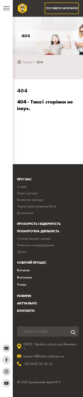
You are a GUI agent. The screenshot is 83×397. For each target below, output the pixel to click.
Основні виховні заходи (34, 238)
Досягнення (25, 213)
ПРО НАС (24, 179)
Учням (21, 284)
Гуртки (21, 251)
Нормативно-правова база (36, 206)
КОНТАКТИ (25, 310)
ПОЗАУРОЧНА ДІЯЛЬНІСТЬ (38, 231)
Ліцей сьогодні (27, 193)
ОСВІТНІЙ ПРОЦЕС (31, 262)
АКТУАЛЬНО (27, 303)
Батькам (23, 270)
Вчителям (24, 277)
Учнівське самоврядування (35, 245)
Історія (22, 186)
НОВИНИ (24, 296)
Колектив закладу (30, 199)
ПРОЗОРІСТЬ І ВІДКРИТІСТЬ (39, 223)
